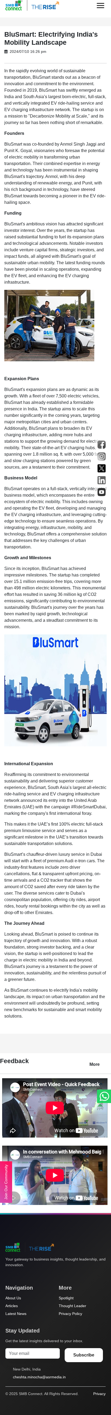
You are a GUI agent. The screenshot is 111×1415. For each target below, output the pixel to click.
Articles (11, 1306)
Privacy (99, 1394)
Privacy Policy (70, 1313)
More (94, 1064)
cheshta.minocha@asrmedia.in (39, 1377)
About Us (13, 1298)
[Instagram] (29, 1275)
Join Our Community (6, 1182)
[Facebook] (19, 1275)
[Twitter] (8, 1275)
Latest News (15, 1313)
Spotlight (66, 1298)
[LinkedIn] (39, 1275)
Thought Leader (72, 1306)
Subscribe (83, 1355)
